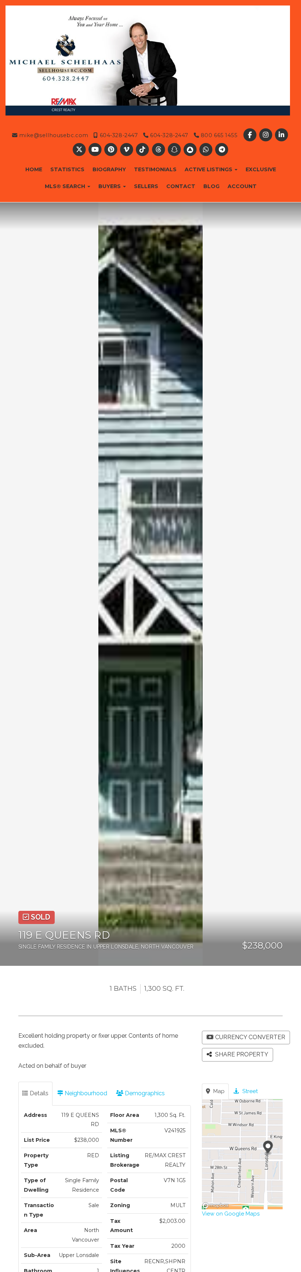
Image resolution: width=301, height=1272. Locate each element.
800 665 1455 (218, 135)
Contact (180, 186)
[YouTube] (96, 150)
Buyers (110, 186)
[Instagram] (266, 135)
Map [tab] (218, 1091)
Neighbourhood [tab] (85, 1093)
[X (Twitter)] (80, 150)
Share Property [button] (241, 1054)
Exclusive (261, 169)
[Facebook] (250, 135)
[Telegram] (222, 150)
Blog (211, 186)
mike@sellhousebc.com (53, 135)
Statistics (67, 169)
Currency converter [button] (250, 1037)
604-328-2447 (118, 135)
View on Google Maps (231, 1213)
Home (33, 169)
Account (242, 186)
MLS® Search (66, 186)
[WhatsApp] (207, 150)
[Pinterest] (111, 150)
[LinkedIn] (282, 135)
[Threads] (159, 150)
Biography (109, 169)
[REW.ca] (191, 150)
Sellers (146, 186)
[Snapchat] (175, 150)
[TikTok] (143, 150)
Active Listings (209, 169)
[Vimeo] (127, 150)
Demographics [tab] (144, 1093)
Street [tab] (249, 1091)
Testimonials (155, 169)
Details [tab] (38, 1093)
